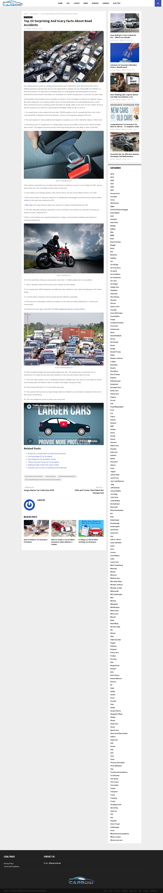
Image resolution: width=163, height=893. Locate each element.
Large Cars (114, 533)
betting (112, 229)
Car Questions (115, 277)
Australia (113, 219)
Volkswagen (114, 827)
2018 (112, 174)
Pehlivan (113, 646)
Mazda (112, 572)
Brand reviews (115, 242)
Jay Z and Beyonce (117, 481)
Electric (117, 3)
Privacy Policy (8, 863)
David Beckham (116, 336)
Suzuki (112, 746)
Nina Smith (115, 40)
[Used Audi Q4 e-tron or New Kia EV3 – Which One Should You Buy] (124, 22)
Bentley (113, 226)
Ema (113, 159)
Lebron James (115, 539)
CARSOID (28, 28)
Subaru (113, 737)
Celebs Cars (114, 287)
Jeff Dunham (115, 488)
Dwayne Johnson (116, 358)
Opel (112, 636)
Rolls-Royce (114, 675)
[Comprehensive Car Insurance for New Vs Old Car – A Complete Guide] (124, 112)
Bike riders (29, 205)
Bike (111, 232)
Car (111, 261)
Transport (114, 792)
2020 (112, 180)
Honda (112, 436)
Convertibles (115, 316)
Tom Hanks (114, 785)
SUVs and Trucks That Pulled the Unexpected (89, 492)
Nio (111, 630)
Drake (112, 355)
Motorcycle (114, 610)
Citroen (113, 303)
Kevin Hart (114, 507)
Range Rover (115, 665)
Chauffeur (114, 290)
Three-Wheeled (116, 766)
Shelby (112, 717)
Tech (112, 756)
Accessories (115, 193)
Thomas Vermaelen (117, 762)
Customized (114, 329)
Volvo (112, 830)
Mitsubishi (114, 604)
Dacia (112, 332)
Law (111, 536)
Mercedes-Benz (116, 581)
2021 (112, 184)
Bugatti (112, 245)
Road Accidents (51, 476)
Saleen (112, 695)
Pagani (112, 643)
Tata (111, 750)
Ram (112, 662)
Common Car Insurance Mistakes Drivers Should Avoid (123, 66)
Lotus (112, 559)
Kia (111, 513)
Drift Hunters (83, 92)
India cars (114, 452)
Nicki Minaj (114, 623)
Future (112, 416)
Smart (112, 727)
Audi (112, 216)
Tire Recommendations (119, 772)
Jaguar (113, 471)
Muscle (113, 617)
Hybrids (106, 3)
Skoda (112, 720)
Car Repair (114, 284)
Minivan (113, 601)
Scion (112, 698)
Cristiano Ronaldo (117, 323)
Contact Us (153, 891)
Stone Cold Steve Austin (119, 733)
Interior (113, 465)
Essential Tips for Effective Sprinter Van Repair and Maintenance (124, 155)
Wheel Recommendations (119, 834)
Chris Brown (114, 297)
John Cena (114, 497)
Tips (111, 769)
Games (113, 420)
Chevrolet (113, 294)
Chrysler (113, 300)
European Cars (115, 387)
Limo (112, 549)
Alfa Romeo (114, 203)
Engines (113, 378)
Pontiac (113, 656)
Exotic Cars (114, 391)
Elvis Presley (115, 374)
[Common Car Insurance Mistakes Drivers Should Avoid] (124, 52)
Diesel (112, 345)
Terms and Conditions (11, 866)
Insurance (114, 462)
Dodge (112, 349)
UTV (111, 814)
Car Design (114, 264)
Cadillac (113, 258)
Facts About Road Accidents (34, 476)
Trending (113, 798)
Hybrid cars (114, 445)
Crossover (114, 326)
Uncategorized (115, 804)
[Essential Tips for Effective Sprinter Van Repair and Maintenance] (124, 141)
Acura (112, 200)
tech (111, 753)
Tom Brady (114, 779)
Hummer (113, 442)
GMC (112, 426)
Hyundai (113, 449)
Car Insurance (28, 17)
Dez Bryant (114, 342)
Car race (113, 281)
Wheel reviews (115, 837)
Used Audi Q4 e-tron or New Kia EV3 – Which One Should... (123, 36)
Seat (112, 704)
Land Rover (114, 530)
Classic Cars (115, 306)
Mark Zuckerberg (116, 565)
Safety (112, 691)
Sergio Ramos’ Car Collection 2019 (39, 490)
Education (114, 365)
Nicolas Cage (115, 627)
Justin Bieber (115, 501)
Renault (113, 669)
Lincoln (113, 552)
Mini (111, 598)
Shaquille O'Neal (116, 714)
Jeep (112, 484)
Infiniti (112, 458)
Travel (112, 795)
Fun (111, 413)
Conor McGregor (116, 313)
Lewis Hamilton (115, 543)
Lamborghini (115, 526)
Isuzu (112, 468)
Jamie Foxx (114, 478)
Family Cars (114, 394)
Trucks (112, 801)
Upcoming (114, 808)
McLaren (113, 575)
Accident (113, 197)
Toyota (112, 788)
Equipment (114, 384)
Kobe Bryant (114, 520)
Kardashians (115, 504)
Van (111, 817)
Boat (112, 239)
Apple (112, 206)
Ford (112, 410)
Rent (112, 672)
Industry (113, 455)
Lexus (112, 546)
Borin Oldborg (116, 70)
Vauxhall (113, 821)
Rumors (95, 3)
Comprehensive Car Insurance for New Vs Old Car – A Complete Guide (124, 125)
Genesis (113, 423)
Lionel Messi (115, 556)
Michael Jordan (116, 588)
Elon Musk (114, 371)
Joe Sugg (113, 494)
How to (112, 439)
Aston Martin (115, 213)
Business (113, 255)
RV (111, 685)
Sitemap (145, 891)
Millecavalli (114, 591)
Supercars (114, 740)
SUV (68, 3)
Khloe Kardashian (116, 510)
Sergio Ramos (115, 711)
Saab (112, 688)
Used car (113, 811)
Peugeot (113, 649)
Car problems (115, 274)
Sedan (112, 708)
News (86, 3)
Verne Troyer (115, 824)
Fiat (111, 404)
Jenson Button (115, 491)
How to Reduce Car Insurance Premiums (35, 541)
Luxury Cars (114, 562)
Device (112, 339)
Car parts (113, 271)
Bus (111, 251)
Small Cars (114, 724)
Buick (112, 248)
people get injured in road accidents (72, 309)
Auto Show (114, 222)
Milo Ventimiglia (116, 594)
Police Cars (114, 652)
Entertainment (115, 381)
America (41, 115)
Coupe (112, 319)
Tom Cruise (114, 782)
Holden (113, 429)
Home (60, 3)
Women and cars (116, 840)
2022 (112, 187)
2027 (112, 190)
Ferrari (112, 400)
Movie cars (114, 614)
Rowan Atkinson (116, 678)
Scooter (113, 701)
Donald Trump (115, 352)
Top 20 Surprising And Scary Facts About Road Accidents (43, 479)
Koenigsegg (114, 523)
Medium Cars (115, 578)
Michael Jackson (116, 585)
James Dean (114, 475)
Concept (113, 310)
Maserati (113, 568)
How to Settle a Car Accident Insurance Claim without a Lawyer (63, 542)
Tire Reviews (115, 775)
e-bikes (113, 362)
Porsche (113, 659)
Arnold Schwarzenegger (119, 210)
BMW (112, 235)
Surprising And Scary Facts (67, 476)
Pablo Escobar (115, 640)
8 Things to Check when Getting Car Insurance (88, 541)
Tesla (112, 759)
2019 (112, 177)
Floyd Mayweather (117, 407)
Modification (115, 607)
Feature (113, 397)
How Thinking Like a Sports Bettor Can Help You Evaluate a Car (124, 95)
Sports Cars (114, 730)
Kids (112, 517)
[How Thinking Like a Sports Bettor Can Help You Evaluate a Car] (124, 82)
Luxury (77, 3)
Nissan (112, 633)
